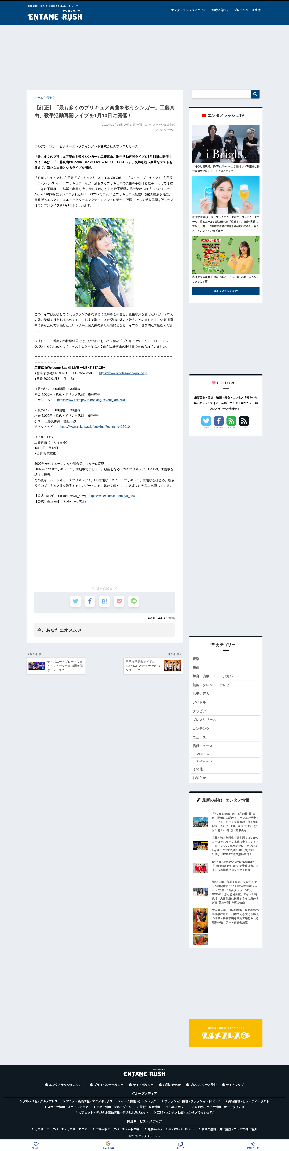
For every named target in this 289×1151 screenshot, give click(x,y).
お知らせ (199, 778)
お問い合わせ (220, 10)
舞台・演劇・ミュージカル (213, 676)
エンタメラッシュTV (226, 290)
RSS (244, 427)
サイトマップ (235, 1084)
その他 (198, 769)
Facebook (219, 427)
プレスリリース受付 (247, 10)
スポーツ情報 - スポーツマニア (67, 1107)
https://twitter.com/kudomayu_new (112, 496)
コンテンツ (201, 729)
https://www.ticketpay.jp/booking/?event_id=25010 (95, 426)
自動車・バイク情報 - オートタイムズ (220, 1107)
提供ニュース (203, 746)
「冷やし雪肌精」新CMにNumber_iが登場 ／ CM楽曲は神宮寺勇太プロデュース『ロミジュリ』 (226, 168)
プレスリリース (204, 720)
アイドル (199, 702)
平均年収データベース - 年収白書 (117, 1129)
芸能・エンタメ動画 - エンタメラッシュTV (185, 1112)
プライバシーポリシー (108, 1084)
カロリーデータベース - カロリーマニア (61, 1129)
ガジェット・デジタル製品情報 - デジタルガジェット (113, 1112)
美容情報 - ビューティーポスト (248, 1101)
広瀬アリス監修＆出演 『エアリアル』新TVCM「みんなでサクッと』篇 (225, 279)
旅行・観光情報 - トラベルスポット (163, 1107)
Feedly (231, 427)
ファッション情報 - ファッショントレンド (192, 1101)
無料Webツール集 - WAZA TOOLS (170, 1129)
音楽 (171, 618)
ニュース (199, 737)
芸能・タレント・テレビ (211, 685)
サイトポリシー (143, 1084)
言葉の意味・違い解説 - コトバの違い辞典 (229, 1129)
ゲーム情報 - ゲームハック (138, 1101)
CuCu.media (205, 761)
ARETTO (203, 753)
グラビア (199, 711)
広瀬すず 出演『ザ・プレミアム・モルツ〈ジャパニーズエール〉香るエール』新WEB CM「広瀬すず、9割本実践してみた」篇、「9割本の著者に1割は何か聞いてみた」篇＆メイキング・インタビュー (226, 224)
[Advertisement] (144, 55)
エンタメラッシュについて (188, 10)
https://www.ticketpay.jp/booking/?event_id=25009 (92, 400)
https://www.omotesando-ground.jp (123, 373)
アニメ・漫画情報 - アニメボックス (89, 1101)
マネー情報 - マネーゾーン (114, 1107)
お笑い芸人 (201, 694)
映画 (196, 667)
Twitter (206, 427)
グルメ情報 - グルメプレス (40, 1101)
